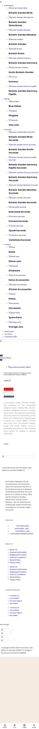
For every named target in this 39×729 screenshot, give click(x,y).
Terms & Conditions (18, 557)
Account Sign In (16, 601)
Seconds (7, 129)
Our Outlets (14, 598)
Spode (7, 99)
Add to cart (9, 396)
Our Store (8, 334)
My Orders (14, 603)
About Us (13, 549)
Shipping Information (18, 555)
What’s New (9, 331)
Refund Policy (15, 560)
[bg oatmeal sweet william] (19, 367)
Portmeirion (9, 5)
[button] (4, 448)
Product (7, 244)
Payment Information (18, 552)
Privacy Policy (15, 562)
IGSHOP (23, 653)
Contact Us (14, 596)
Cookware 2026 (10, 337)
